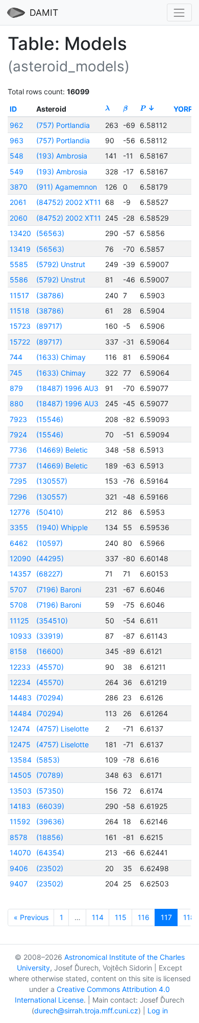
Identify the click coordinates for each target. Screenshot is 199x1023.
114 (98, 917)
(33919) (49, 636)
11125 (19, 620)
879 (16, 388)
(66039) (50, 806)
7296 (18, 496)
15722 (20, 341)
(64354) (50, 852)
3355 (19, 527)
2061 (18, 202)
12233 (20, 667)
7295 (18, 481)
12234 (20, 682)
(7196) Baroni (58, 589)
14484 (21, 713)
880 (16, 403)
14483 (21, 697)
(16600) (49, 651)
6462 (19, 543)
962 (16, 125)
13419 (20, 249)
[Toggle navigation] (179, 12)
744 (16, 357)
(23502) (49, 868)
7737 (18, 465)
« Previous (31, 917)
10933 (21, 636)
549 (16, 171)
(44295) (50, 558)
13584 (21, 759)
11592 (20, 821)
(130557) (51, 481)
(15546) (49, 419)
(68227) (49, 573)
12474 (20, 728)
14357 (20, 573)
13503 (21, 790)
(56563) (50, 233)
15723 (20, 326)
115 (121, 917)
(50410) (49, 512)
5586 (19, 279)
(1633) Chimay (61, 357)
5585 (19, 264)
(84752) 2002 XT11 (68, 202)
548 (16, 155)
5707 (18, 589)
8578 (19, 837)
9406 (19, 868)
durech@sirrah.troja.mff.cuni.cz (86, 1010)
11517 (19, 295)
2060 (19, 218)
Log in (157, 1010)
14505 (21, 775)
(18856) (49, 837)
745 (16, 373)
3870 (19, 186)
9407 (19, 883)
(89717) (49, 326)
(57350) (50, 790)
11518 (20, 310)
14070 (20, 852)
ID (13, 108)
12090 (20, 558)
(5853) (48, 759)
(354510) (52, 620)
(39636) (50, 821)
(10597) (49, 543)
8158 (18, 651)
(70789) (49, 775)
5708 (19, 604)
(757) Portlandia (63, 125)
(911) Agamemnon (66, 186)
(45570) (50, 667)
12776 (20, 512)
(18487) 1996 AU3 (67, 388)
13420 (20, 233)
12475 (20, 744)
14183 (20, 806)
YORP (183, 108)
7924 (18, 434)
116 (144, 917)
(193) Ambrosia (61, 155)
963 (16, 140)
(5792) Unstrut (60, 264)
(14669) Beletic (62, 449)
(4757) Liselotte (62, 728)
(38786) (50, 295)
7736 (18, 449)
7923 (18, 419)
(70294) (49, 697)
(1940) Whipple (62, 527)
